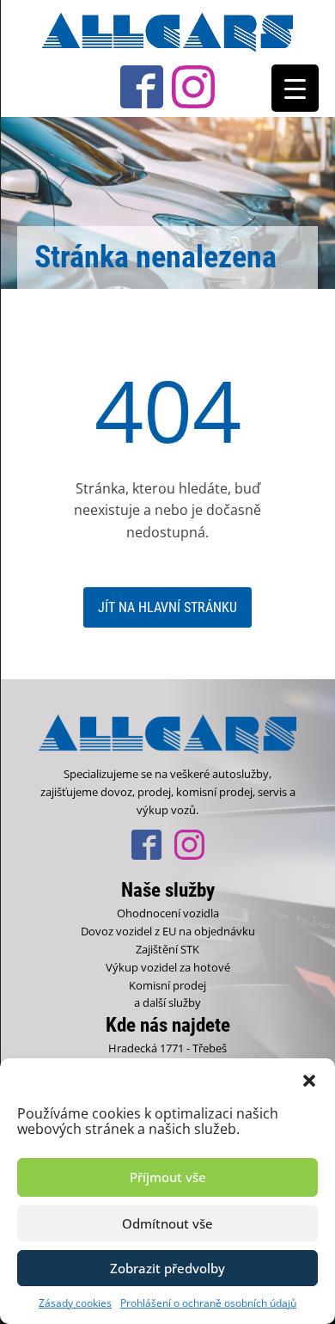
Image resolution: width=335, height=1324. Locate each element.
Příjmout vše (168, 1177)
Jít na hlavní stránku (167, 607)
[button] (309, 1079)
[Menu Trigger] (295, 88)
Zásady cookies (75, 1303)
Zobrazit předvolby (167, 1268)
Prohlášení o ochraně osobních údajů (208, 1303)
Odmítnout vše (167, 1223)
